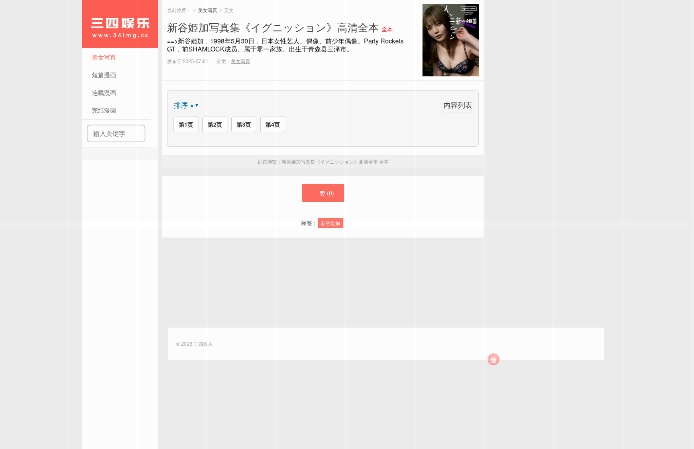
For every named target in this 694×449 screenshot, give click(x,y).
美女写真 (207, 9)
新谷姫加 (330, 222)
